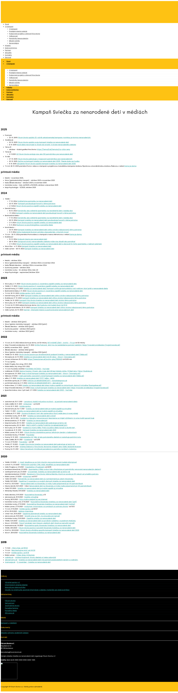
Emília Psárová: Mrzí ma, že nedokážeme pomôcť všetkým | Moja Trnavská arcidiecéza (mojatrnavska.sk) (77, 345)
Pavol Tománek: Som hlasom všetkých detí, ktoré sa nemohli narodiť (47, 523)
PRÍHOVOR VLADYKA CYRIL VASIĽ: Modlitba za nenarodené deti (45, 465)
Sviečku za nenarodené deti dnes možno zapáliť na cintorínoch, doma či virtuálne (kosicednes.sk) (61, 385)
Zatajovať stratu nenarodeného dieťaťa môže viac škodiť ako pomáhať (46, 241)
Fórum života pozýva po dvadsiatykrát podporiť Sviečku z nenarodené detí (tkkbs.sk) (53, 354)
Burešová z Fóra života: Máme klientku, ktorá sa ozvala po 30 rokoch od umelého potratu (62, 474)
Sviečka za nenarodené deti (38, 491)
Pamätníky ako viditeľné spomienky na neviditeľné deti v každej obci (45, 211)
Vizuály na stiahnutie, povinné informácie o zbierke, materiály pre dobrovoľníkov (37, 590)
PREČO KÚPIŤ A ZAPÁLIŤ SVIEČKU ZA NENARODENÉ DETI (46, 425)
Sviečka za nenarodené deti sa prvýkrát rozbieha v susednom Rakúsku (47, 521)
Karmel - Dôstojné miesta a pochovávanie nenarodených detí (49, 310)
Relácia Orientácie (26, 511)
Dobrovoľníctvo (11, 48)
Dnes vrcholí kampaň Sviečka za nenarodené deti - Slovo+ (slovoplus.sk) (51, 373)
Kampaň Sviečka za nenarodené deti (36, 246)
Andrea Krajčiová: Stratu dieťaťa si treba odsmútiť (35, 557)
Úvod (7, 24)
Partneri (8, 50)
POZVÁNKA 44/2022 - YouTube (37, 369)
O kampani (9, 27)
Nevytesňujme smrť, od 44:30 (23, 550)
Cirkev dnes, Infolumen (25, 555)
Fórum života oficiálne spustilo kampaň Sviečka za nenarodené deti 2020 (49, 530)
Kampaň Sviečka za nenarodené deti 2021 (39, 430)
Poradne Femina (11, 608)
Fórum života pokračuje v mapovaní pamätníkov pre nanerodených (45, 159)
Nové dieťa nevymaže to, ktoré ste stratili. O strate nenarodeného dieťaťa (46, 145)
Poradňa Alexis (11, 611)
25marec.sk (9, 613)
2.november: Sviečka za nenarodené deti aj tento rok (49, 472)
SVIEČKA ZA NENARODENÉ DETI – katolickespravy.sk (47, 381)
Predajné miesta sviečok (18, 31)
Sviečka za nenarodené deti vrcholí (42, 416)
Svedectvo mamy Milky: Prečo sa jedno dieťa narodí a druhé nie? (49, 428)
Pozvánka (30, 435)
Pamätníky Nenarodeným (18, 38)
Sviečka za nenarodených (37, 420)
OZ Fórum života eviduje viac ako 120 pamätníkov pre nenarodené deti (44, 154)
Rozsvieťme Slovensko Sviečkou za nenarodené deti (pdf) (54, 502)
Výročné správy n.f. (12, 582)
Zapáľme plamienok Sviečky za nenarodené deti (42, 514)
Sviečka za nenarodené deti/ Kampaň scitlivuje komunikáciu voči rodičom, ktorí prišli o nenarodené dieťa (65, 288)
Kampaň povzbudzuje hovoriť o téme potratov (36, 204)
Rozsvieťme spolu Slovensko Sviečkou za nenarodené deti (48, 525)
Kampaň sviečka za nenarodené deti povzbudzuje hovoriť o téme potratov (46, 213)
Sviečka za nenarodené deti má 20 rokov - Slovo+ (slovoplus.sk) (49, 357)
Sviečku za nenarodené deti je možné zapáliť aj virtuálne (48, 409)
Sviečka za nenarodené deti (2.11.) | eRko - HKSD (35, 378)
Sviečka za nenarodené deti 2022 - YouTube (54, 390)
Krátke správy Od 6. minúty (30, 293)
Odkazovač (13, 36)
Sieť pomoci (9, 603)
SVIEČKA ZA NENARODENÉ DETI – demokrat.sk (45, 383)
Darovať (9, 99)
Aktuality (8, 53)
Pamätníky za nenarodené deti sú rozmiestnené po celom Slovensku (45, 479)
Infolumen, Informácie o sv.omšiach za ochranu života (46, 506)
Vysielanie (28, 439)
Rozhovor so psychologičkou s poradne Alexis (35, 225)
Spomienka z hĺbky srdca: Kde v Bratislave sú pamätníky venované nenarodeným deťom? (65, 469)
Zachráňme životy (12, 606)
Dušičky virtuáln (30, 497)
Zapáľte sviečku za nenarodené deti (41, 518)
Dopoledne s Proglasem (34, 467)
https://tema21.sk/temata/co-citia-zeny (53, 149)
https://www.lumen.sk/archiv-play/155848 (45, 359)
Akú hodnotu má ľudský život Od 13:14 (52, 305)
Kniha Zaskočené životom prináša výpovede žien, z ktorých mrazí (43, 232)
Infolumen (27, 404)
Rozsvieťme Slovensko (33, 495)
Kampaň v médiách (9, 623)
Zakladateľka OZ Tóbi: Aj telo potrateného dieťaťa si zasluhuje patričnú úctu (50, 437)
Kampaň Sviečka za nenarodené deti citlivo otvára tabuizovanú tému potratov (50, 230)
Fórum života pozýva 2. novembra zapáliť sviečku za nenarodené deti (49, 284)
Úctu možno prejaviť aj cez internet (33, 499)
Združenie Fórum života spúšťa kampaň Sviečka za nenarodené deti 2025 (46, 164)
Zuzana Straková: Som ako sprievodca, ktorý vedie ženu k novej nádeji (49, 413)
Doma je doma (130, 166)
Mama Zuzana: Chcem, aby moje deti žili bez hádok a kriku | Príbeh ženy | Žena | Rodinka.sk (56, 371)
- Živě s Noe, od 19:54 (19, 548)
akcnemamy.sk (11, 560)
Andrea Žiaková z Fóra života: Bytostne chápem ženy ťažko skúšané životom (50, 447)
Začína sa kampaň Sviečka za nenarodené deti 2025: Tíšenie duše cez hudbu (49, 161)
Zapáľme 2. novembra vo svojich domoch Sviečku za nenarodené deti (47, 481)
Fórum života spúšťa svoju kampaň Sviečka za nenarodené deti (43, 142)
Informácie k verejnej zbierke (16, 585)
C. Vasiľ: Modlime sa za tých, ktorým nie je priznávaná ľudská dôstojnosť (47, 462)
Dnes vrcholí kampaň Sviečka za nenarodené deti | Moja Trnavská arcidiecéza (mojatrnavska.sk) (69, 388)
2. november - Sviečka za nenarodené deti (34, 562)
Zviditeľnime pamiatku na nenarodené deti (34, 201)
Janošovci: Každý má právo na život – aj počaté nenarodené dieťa (50, 402)
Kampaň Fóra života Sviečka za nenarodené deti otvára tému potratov (48, 300)
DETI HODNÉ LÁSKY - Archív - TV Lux (61, 343)
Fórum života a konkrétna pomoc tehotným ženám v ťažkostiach (50, 432)
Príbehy (8, 46)
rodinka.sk (9, 557)
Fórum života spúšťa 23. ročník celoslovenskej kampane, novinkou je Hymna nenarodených (54, 137)
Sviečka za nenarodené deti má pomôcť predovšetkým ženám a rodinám (48, 560)
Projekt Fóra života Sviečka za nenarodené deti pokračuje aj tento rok (47, 444)
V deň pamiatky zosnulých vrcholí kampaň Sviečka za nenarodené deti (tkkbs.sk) (51, 376)
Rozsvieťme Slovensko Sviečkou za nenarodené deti (39, 533)
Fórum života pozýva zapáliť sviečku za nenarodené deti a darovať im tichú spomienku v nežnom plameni (59, 244)
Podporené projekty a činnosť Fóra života (24, 34)
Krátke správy (25, 406)
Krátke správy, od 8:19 (20, 553)
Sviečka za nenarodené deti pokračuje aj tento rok (46, 423)
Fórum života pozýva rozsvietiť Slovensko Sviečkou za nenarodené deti (47, 528)
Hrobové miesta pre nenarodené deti (32, 239)
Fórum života (10, 601)
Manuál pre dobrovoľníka (15, 587)
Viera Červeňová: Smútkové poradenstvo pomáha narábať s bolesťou (48, 449)
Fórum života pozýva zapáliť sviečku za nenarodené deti (38, 206)
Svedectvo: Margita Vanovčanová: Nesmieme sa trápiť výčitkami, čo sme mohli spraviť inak (57, 418)
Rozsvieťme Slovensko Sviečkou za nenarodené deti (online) (51, 504)
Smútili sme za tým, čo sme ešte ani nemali (42, 516)
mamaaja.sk (10, 562)
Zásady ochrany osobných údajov (15, 633)
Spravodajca (14, 43)
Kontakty (8, 55)
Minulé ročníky (14, 41)
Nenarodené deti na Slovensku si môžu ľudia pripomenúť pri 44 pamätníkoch (52, 484)
